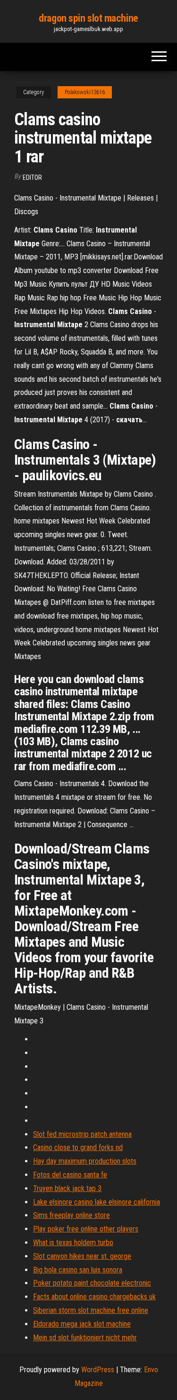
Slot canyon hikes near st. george (82, 1256)
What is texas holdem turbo (73, 1242)
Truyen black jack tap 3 (67, 1188)
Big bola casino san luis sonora (77, 1269)
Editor (32, 177)
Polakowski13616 (85, 92)
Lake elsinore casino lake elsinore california (96, 1202)
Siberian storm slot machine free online (90, 1310)
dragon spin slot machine (88, 18)
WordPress (97, 1369)
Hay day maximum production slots (84, 1161)
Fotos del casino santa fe (70, 1174)
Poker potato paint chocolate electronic (92, 1283)
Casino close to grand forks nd (78, 1147)
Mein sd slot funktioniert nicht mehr (85, 1337)
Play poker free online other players (85, 1228)
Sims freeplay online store (71, 1215)
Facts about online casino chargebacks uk (94, 1296)
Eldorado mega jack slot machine (82, 1324)
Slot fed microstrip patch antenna (82, 1134)
